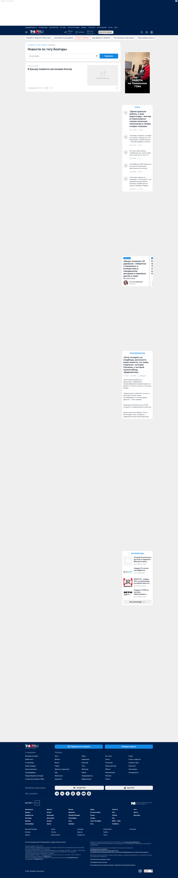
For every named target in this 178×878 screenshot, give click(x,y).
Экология (132, 766)
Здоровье (58, 779)
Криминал (85, 759)
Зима (83, 756)
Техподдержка (30, 772)
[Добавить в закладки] (117, 88)
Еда (56, 772)
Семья (107, 779)
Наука (84, 772)
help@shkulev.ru (38, 859)
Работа (107, 769)
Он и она (108, 756)
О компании (29, 763)
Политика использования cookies (100, 859)
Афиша (83, 27)
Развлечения (110, 772)
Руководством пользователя (98, 849)
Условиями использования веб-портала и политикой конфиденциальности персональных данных (119, 852)
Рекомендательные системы (98, 862)
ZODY (116, 27)
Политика (108, 763)
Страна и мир (133, 763)
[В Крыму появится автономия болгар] (102, 75)
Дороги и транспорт (62, 769)
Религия (108, 776)
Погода (63, 27)
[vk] (62, 794)
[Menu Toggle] (26, 32)
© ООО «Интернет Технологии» (34, 871)
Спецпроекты (134, 772)
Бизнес (57, 759)
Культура (85, 763)
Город (57, 766)
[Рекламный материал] (105, 32)
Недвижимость (31, 27)
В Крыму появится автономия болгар (50, 69)
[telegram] (57, 794)
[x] (78, 794)
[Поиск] (141, 32)
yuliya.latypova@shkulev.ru (132, 842)
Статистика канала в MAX (34, 779)
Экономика (133, 769)
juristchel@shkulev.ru (72, 857)
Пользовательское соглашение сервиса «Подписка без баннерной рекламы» (113, 865)
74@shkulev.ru (47, 856)
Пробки (80, 32)
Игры (110, 27)
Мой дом (85, 769)
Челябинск (32, 45)
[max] (73, 794)
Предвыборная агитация (34, 776)
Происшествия (110, 766)
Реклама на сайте (31, 756)
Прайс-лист (29, 759)
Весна (57, 763)
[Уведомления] (146, 32)
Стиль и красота (135, 759)
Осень (107, 759)
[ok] (68, 794)
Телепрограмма (73, 27)
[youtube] (84, 794)
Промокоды (43, 27)
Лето (83, 766)
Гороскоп (91, 27)
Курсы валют (102, 27)
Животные (59, 776)
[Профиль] (151, 32)
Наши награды (30, 766)
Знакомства (53, 27)
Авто (56, 756)
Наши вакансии (31, 769)
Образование (86, 779)
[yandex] (89, 794)
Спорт (131, 756)
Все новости (42, 45)
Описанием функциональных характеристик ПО (104, 850)
